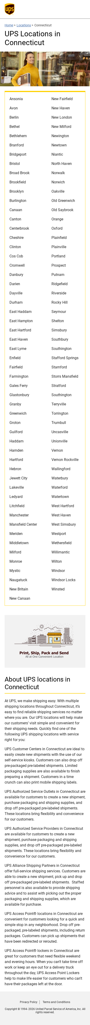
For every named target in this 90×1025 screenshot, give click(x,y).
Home (9, 25)
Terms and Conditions (56, 1002)
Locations (24, 25)
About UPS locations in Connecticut (37, 683)
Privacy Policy (28, 1002)
